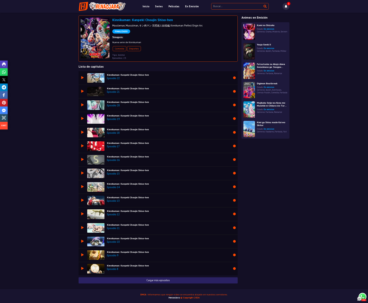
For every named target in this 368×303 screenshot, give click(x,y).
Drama (269, 31)
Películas (173, 6)
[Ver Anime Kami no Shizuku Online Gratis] (249, 32)
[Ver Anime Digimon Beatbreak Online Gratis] (249, 90)
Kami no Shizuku (265, 25)
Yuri (285, 131)
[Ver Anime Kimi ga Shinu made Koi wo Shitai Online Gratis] (249, 129)
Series (159, 6)
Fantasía (276, 51)
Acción (268, 51)
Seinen (284, 31)
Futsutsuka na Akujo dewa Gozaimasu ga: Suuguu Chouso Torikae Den (271, 65)
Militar (283, 51)
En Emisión (192, 6)
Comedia (119, 48)
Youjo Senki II (264, 44)
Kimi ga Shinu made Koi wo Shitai (271, 124)
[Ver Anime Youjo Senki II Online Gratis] (249, 51)
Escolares (270, 131)
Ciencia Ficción (263, 92)
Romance (278, 73)
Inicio (146, 6)
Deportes (134, 48)
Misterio (276, 31)
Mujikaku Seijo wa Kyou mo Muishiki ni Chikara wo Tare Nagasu (271, 104)
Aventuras (276, 89)
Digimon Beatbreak (267, 83)
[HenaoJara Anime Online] (102, 6)
